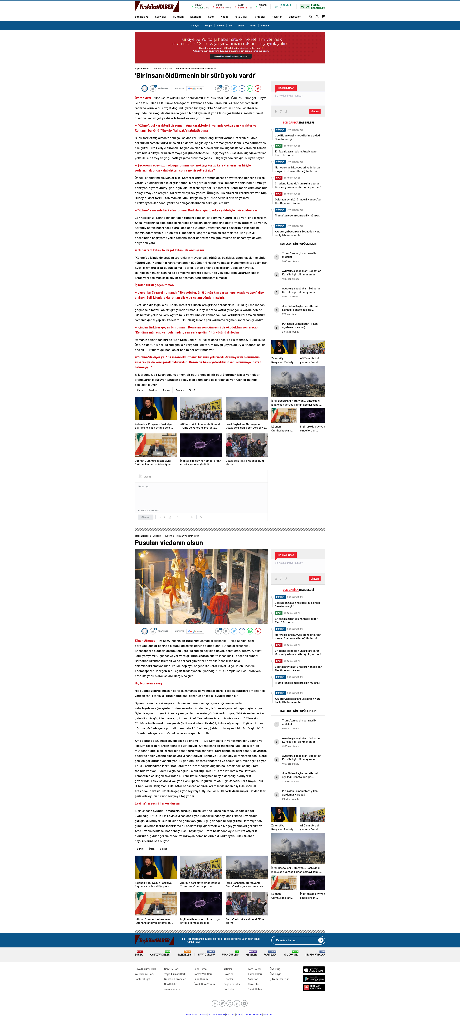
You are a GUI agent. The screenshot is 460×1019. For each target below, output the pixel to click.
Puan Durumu (230, 953)
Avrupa (208, 25)
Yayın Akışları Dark (175, 973)
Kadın (224, 16)
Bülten (220, 25)
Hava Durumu (206, 953)
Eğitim (241, 25)
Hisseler (251, 953)
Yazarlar (277, 16)
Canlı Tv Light (142, 979)
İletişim (203, 1014)
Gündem (178, 16)
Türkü (192, 390)
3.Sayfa (195, 25)
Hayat (253, 25)
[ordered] (178, 517)
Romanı (180, 390)
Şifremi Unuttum (279, 979)
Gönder (145, 517)
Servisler (160, 16)
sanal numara (172, 989)
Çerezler (230, 1014)
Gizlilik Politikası (216, 1014)
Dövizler (228, 973)
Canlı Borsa (200, 968)
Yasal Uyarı (268, 1014)
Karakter (153, 390)
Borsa (139, 953)
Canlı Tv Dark (171, 968)
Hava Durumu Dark (146, 968)
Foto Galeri (241, 16)
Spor (211, 16)
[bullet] (183, 517)
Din (230, 25)
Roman (166, 390)
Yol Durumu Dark (144, 973)
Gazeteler (295, 16)
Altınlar (228, 968)
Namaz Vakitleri (160, 953)
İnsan (152, 848)
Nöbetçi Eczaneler (175, 979)
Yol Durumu (291, 953)
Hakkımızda (192, 1014)
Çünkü (140, 848)
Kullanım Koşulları (252, 1014)
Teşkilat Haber (142, 68)
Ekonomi (195, 16)
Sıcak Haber (255, 989)
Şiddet (163, 848)
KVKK (239, 1014)
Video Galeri (255, 973)
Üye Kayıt (275, 973)
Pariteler (270, 953)
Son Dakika (141, 16)
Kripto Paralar (315, 953)
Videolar (260, 16)
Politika (265, 25)
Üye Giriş (275, 968)
